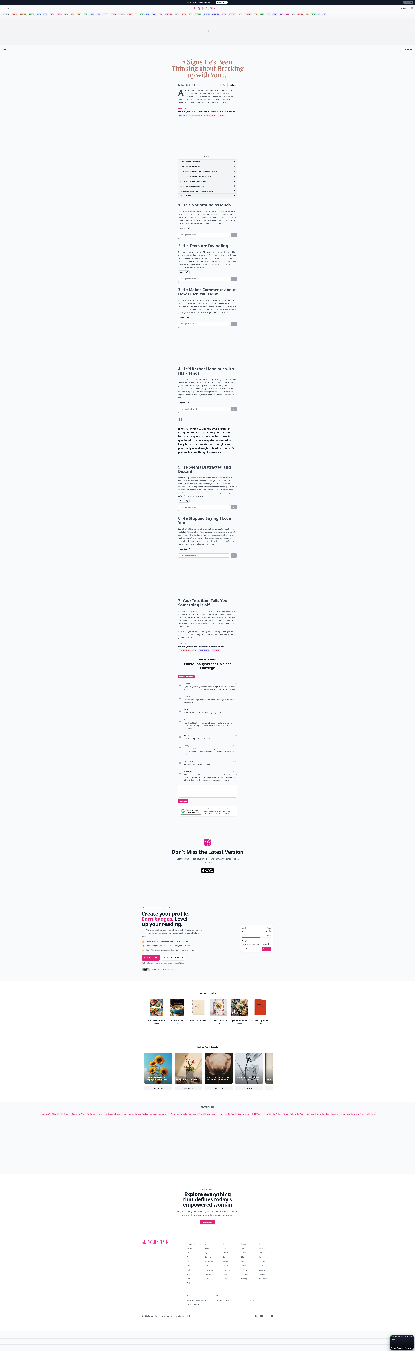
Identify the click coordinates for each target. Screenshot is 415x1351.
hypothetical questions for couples (198, 436)
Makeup (224, 15)
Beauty (142, 15)
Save (224, 85)
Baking (45, 15)
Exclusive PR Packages (224, 1300)
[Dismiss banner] (234, 808)
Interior (313, 15)
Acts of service (211, 115)
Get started (266, 949)
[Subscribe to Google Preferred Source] (191, 811)
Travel (324, 15)
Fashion (129, 15)
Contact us (190, 1296)
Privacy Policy (250, 1300)
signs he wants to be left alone (87, 1114)
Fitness (52, 15)
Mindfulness (168, 15)
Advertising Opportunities (196, 1300)
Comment (183, 801)
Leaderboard (246, 949)
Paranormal (248, 15)
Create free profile (151, 958)
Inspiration (6, 15)
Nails (268, 15)
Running (59, 15)
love (5, 49)
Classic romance (204, 651)
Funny (160, 15)
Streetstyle (23, 15)
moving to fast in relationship (235, 1114)
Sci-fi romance (216, 651)
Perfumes (300, 15)
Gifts (255, 15)
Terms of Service (193, 1305)
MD (199, 85)
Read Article (163, 1088)
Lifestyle (79, 15)
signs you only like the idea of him (358, 1114)
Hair (147, 15)
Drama (194, 651)
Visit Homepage (207, 1222)
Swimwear (198, 15)
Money (66, 15)
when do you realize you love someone (147, 1114)
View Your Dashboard (175, 958)
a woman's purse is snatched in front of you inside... (193, 1114)
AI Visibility (220, 1296)
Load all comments (186, 677)
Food (293, 15)
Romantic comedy (184, 651)
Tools (188, 1283)
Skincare (105, 15)
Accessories (232, 15)
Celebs (92, 15)
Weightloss (215, 15)
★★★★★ (408, 49)
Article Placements (252, 1296)
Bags (240, 15)
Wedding (14, 15)
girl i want (256, 1114)
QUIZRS (235, 117)
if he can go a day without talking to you (283, 1114)
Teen (307, 15)
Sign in (182, 963)
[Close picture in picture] (392, 1337)
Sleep (85, 15)
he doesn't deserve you (115, 1114)
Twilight (262, 15)
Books (190, 15)
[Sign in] (412, 8)
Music (282, 15)
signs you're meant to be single (55, 1114)
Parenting (207, 15)
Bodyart (183, 15)
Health (39, 15)
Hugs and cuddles (184, 115)
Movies (177, 15)
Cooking (113, 15)
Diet (135, 15)
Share (233, 85)
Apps (72, 15)
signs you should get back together (322, 1114)
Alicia (182, 85)
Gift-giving (222, 115)
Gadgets (275, 15)
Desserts (31, 15)
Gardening (121, 15)
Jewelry (154, 15)
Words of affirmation (198, 115)
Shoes (98, 15)
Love (287, 15)
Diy (319, 15)
